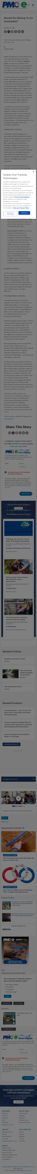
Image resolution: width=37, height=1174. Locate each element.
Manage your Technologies (10, 213)
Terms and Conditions (22, 197)
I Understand (24, 213)
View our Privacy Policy (21, 208)
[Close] (34, 172)
